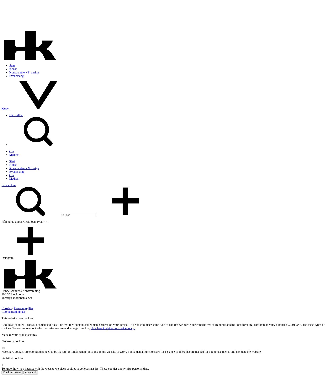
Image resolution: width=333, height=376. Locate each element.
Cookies (7, 308)
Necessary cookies (13, 341)
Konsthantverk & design (24, 72)
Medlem (14, 154)
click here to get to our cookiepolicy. (113, 328)
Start (12, 65)
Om (11, 151)
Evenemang (16, 76)
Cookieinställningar (13, 311)
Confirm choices (12, 372)
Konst (13, 69)
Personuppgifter (23, 308)
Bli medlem (16, 115)
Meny (5, 108)
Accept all (30, 372)
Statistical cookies (12, 358)
